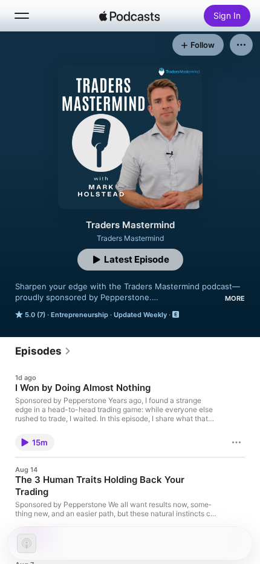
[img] (129, 16)
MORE (235, 298)
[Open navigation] (21, 15)
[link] (43, 351)
